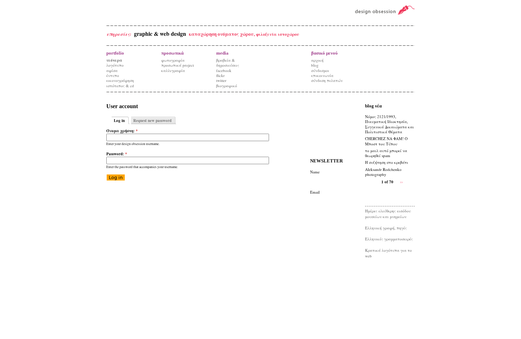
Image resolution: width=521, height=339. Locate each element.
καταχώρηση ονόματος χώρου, (222, 34)
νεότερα (114, 60)
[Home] (382, 10)
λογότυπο (115, 65)
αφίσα (112, 70)
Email (315, 192)
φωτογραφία (173, 60)
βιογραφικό (226, 85)
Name (315, 171)
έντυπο (112, 75)
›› (401, 181)
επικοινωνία (322, 75)
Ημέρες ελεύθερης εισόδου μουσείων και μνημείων (388, 213)
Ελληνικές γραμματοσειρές (389, 238)
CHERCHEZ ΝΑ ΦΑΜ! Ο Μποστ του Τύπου (386, 141)
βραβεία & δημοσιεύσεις (227, 62)
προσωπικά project (177, 65)
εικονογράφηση (120, 80)
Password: (116, 154)
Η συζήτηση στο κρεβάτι (386, 162)
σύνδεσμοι (320, 70)
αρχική (317, 60)
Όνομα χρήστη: (122, 131)
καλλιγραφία (173, 70)
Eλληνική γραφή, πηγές (386, 227)
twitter (221, 80)
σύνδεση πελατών (327, 80)
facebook (223, 70)
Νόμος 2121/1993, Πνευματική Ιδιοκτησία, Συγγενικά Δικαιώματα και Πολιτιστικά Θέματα (389, 124)
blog (315, 65)
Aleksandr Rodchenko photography (383, 172)
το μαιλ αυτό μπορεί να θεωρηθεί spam (386, 153)
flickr (220, 75)
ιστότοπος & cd (120, 85)
